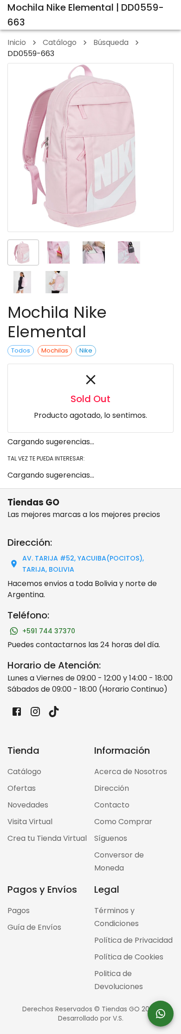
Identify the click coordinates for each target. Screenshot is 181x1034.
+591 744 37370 (48, 631)
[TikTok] (54, 711)
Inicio (16, 42)
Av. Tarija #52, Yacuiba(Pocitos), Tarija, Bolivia (83, 564)
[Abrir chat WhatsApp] (161, 1014)
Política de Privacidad (133, 940)
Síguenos (110, 838)
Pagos (18, 910)
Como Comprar (123, 821)
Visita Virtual (29, 821)
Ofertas (21, 788)
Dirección (111, 788)
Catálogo (60, 42)
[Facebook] (16, 711)
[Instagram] (35, 711)
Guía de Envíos (34, 927)
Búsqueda (111, 42)
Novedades (27, 805)
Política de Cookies (128, 957)
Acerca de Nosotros (130, 771)
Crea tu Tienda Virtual (47, 838)
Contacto (111, 805)
